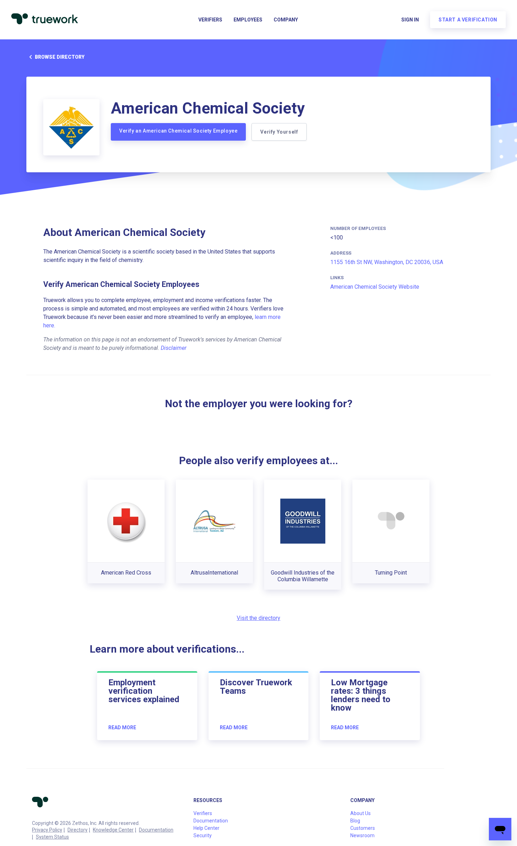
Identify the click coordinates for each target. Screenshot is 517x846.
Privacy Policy (47, 830)
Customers (362, 828)
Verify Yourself (279, 132)
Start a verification (468, 20)
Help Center (206, 828)
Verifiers (210, 20)
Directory (78, 830)
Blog (355, 820)
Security (202, 835)
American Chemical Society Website (374, 286)
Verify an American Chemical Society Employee (178, 131)
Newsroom (362, 835)
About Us (360, 813)
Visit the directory (258, 618)
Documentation (156, 830)
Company (286, 20)
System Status (52, 837)
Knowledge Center (113, 830)
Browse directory (59, 57)
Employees (248, 20)
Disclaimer (173, 348)
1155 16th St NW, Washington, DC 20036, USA (386, 262)
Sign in (410, 20)
